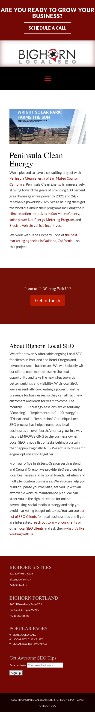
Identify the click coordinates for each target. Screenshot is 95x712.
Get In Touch (47, 300)
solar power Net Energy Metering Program (41, 220)
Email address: (18, 665)
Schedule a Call (47, 28)
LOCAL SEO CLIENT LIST (28, 639)
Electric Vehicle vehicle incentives (35, 225)
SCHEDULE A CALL (24, 634)
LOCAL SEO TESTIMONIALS (30, 643)
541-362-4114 (18, 585)
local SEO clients (31, 528)
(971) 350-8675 (19, 615)
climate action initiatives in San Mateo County (44, 214)
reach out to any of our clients (55, 522)
